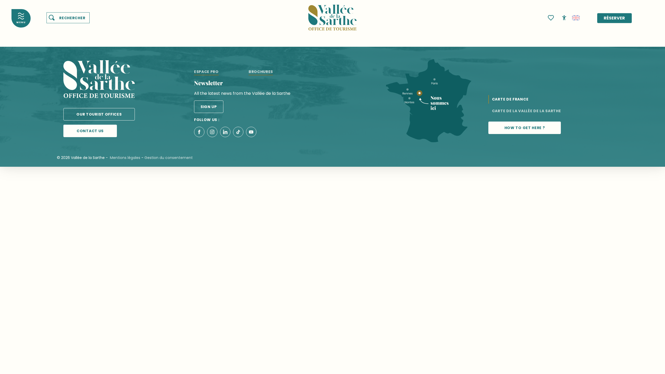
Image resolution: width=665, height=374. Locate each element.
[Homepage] (332, 14)
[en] (576, 18)
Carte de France (510, 99)
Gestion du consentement (168, 157)
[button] (68, 18)
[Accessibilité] (564, 17)
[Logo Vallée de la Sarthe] (99, 80)
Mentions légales (125, 157)
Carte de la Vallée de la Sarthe (526, 110)
